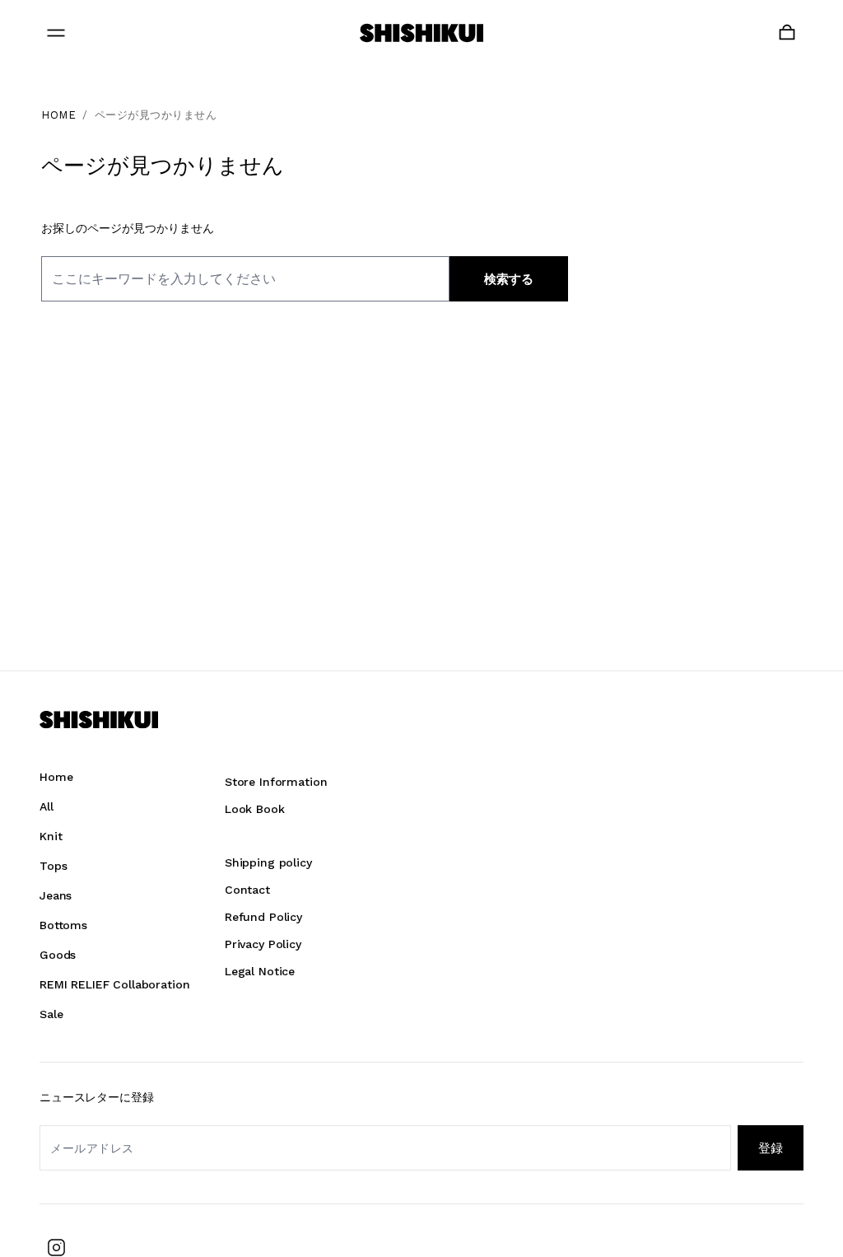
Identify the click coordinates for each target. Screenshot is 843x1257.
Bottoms (63, 925)
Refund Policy (263, 916)
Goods (58, 954)
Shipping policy (268, 862)
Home (56, 776)
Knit (51, 836)
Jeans (56, 895)
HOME (58, 115)
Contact (247, 889)
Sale (51, 1014)
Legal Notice (260, 971)
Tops (53, 865)
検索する (508, 279)
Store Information (276, 781)
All (47, 806)
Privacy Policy (263, 944)
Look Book (255, 808)
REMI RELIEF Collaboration (115, 984)
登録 (770, 1148)
